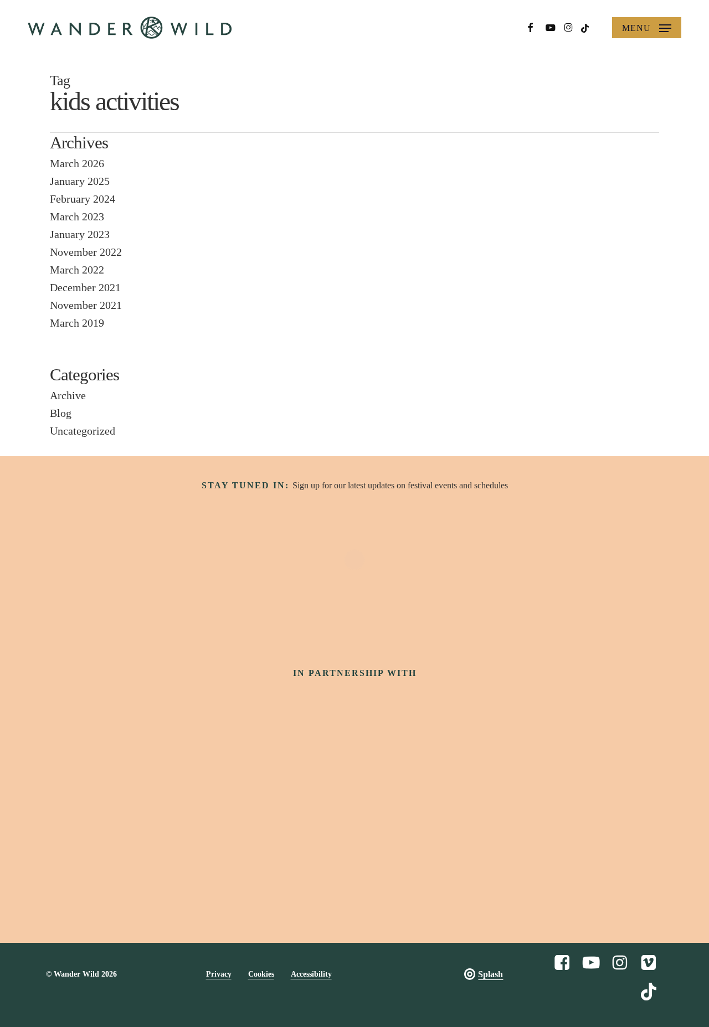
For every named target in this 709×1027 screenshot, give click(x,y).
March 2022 (77, 270)
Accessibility (311, 974)
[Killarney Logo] (197, 816)
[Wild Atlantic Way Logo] (354, 709)
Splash (490, 974)
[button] (646, 27)
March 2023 (77, 216)
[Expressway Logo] (355, 817)
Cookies (261, 974)
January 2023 (80, 234)
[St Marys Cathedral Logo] (276, 817)
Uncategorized (82, 431)
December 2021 (85, 287)
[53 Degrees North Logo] (305, 759)
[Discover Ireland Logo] (223, 709)
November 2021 (86, 305)
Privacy (219, 974)
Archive (68, 395)
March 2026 (77, 163)
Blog (60, 413)
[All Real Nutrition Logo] (512, 817)
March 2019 (77, 323)
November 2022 (86, 252)
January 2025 (80, 181)
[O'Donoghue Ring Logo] (501, 759)
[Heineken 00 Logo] (207, 759)
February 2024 (82, 199)
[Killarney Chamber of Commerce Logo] (433, 816)
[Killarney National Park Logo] (403, 759)
